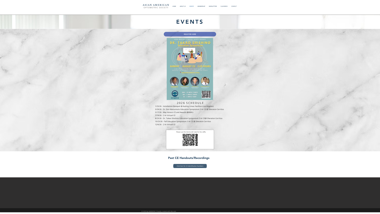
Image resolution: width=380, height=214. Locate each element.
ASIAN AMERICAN (156, 5)
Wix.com (173, 211)
